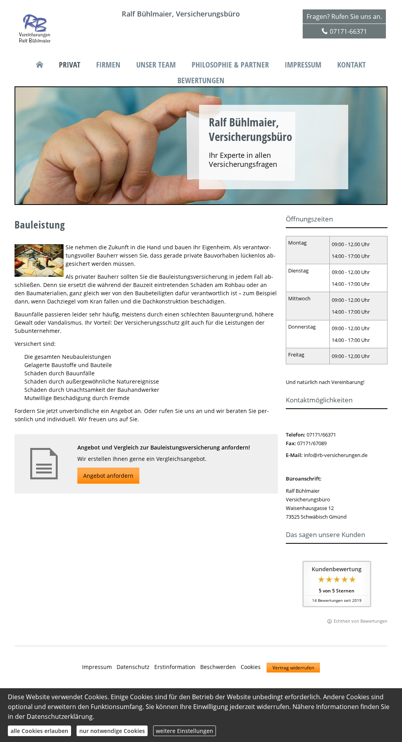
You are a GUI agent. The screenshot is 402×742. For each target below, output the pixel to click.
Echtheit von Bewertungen (360, 621)
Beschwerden (218, 667)
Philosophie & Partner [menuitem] (230, 65)
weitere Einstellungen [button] (184, 731)
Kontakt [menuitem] (351, 65)
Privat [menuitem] (69, 65)
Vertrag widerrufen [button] (293, 668)
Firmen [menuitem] (108, 65)
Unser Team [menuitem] (156, 65)
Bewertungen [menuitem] (201, 80)
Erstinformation (175, 667)
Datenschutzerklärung (60, 716)
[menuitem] (39, 65)
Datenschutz (133, 667)
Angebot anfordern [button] (108, 475)
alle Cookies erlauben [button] (39, 731)
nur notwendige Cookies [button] (112, 731)
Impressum (97, 667)
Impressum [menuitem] (303, 65)
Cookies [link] (251, 667)
